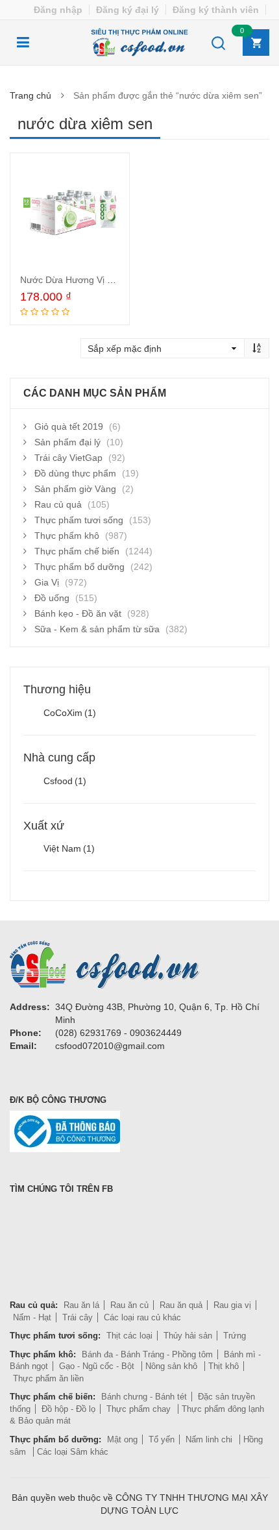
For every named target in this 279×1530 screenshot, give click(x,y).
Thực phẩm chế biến (76, 551)
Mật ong (122, 1439)
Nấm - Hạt (32, 1317)
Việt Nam (69, 848)
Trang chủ (30, 95)
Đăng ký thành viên (216, 10)
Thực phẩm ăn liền (48, 1378)
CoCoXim (69, 713)
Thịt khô (223, 1366)
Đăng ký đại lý (127, 10)
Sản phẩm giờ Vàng (75, 489)
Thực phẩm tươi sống (78, 520)
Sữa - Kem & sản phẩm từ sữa (97, 629)
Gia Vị (46, 582)
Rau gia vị (232, 1305)
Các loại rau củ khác (142, 1317)
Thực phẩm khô (66, 535)
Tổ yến (162, 1439)
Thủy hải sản (188, 1335)
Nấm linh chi (210, 1439)
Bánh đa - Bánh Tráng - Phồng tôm (147, 1354)
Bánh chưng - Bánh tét (144, 1396)
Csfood (64, 781)
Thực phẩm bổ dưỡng (79, 566)
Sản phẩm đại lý (67, 442)
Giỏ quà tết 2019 (68, 426)
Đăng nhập (58, 10)
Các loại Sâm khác (72, 1452)
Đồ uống (51, 598)
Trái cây (77, 1317)
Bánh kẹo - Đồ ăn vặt (77, 613)
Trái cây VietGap (68, 457)
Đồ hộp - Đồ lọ (68, 1409)
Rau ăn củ (129, 1305)
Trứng (234, 1335)
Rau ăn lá (81, 1305)
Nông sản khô (172, 1366)
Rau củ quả (58, 504)
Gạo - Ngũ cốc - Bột (98, 1366)
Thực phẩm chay (139, 1409)
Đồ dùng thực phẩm (75, 473)
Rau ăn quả (181, 1305)
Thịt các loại (129, 1335)
